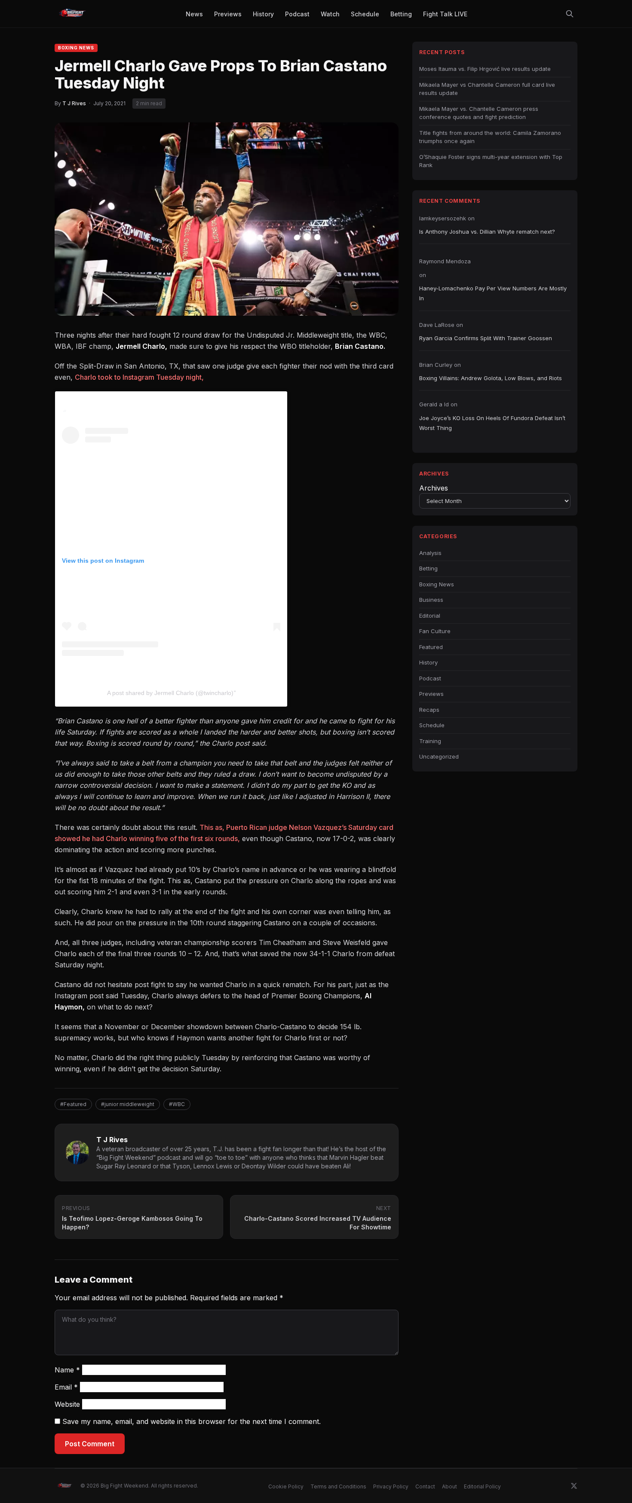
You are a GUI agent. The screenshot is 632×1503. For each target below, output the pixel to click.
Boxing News (76, 47)
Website (67, 1404)
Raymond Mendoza (445, 261)
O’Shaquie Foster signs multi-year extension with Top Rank (490, 161)
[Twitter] (574, 1485)
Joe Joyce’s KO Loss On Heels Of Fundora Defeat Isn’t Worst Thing (492, 423)
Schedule (432, 725)
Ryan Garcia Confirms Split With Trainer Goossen (485, 338)
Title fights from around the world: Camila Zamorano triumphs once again (490, 137)
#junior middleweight (127, 1104)
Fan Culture (435, 631)
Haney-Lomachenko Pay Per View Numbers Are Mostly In (493, 293)
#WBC (177, 1104)
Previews (431, 693)
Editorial (429, 615)
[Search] (569, 13)
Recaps (429, 709)
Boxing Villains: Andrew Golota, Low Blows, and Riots (490, 378)
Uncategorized (439, 756)
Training (430, 741)
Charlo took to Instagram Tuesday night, (139, 377)
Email (66, 1387)
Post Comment (89, 1443)
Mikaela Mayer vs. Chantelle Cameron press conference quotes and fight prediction (478, 113)
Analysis (430, 552)
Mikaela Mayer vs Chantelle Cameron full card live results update (487, 89)
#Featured (73, 1104)
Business (431, 599)
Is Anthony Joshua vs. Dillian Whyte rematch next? (487, 231)
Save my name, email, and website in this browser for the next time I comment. (191, 1421)
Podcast (430, 678)
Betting (428, 568)
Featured (431, 646)
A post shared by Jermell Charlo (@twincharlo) (170, 692)
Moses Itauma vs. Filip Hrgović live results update (485, 68)
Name (67, 1370)
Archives (433, 488)
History (428, 662)
